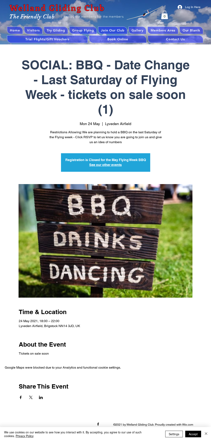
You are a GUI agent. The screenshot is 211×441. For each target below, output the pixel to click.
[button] (164, 14)
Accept (193, 434)
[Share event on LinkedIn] (41, 397)
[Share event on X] (31, 397)
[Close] (206, 434)
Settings (174, 434)
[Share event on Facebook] (21, 397)
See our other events (105, 165)
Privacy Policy (25, 436)
